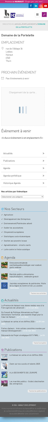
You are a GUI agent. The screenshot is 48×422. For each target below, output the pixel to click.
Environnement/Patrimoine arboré (18, 223)
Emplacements (29, 24)
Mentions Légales (37, 411)
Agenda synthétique (12, 175)
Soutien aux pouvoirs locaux (15, 240)
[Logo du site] (13, 14)
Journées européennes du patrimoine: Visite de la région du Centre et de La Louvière (27, 284)
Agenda (6, 168)
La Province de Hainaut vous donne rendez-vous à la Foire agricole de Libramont (22, 306)
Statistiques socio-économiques (17, 236)
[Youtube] (45, 5)
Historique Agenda (11, 183)
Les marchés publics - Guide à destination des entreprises (26, 382)
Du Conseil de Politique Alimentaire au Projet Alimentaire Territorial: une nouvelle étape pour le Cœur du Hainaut (22, 314)
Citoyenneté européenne (14, 232)
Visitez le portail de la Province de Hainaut (16, 408)
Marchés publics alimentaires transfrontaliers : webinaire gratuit (23, 275)
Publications (9, 160)
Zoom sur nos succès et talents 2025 (24, 363)
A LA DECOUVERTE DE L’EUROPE (23, 372)
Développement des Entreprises (17, 219)
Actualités (8, 153)
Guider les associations (13, 227)
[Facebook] (31, 5)
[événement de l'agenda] (4, 265)
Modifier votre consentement (29, 414)
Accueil (18, 24)
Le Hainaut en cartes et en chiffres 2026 (17, 321)
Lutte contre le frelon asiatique (17, 249)
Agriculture (8, 214)
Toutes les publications (37, 391)
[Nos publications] (4, 357)
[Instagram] (40, 5)
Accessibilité (13, 414)
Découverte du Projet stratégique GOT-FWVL (19, 335)
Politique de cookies (23, 411)
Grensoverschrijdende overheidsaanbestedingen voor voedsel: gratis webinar (25, 265)
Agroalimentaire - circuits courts (17, 245)
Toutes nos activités (38, 293)
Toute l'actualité (40, 343)
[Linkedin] (35, 5)
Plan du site (35, 408)
